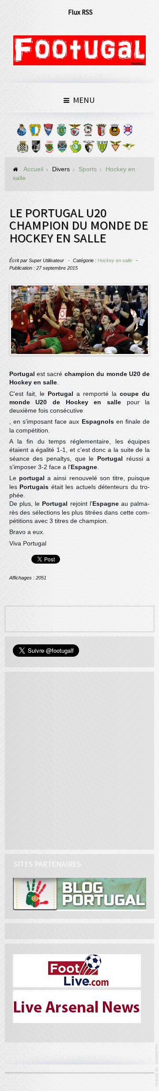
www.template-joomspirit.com (157, 1065)
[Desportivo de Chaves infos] (62, 148)
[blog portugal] (79, 894)
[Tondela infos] (102, 148)
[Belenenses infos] (127, 132)
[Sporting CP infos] (61, 132)
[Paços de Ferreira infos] (49, 148)
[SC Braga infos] (101, 132)
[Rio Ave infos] (114, 132)
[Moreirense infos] (128, 148)
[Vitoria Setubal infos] (75, 148)
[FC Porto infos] (21, 132)
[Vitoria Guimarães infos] (36, 148)
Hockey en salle (115, 260)
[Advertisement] (79, 759)
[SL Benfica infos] (74, 132)
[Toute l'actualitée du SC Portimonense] (89, 148)
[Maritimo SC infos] (88, 132)
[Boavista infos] (22, 148)
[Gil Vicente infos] (48, 132)
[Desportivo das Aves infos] (115, 148)
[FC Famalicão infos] (35, 132)
